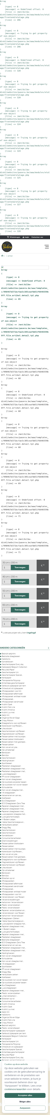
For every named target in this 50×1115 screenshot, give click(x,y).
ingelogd (31, 632)
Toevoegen (20, 567)
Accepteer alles (25, 1095)
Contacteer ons (37, 237)
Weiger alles (25, 1102)
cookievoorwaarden (15, 1089)
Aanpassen (25, 1108)
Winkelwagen (14, 237)
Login (26, 237)
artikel (9, 256)
